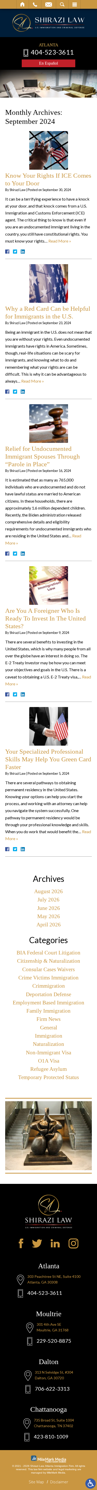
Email (48, 4)
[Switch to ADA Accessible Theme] (90, 1483)
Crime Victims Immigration (48, 978)
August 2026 (48, 891)
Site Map (36, 1481)
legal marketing (67, 1469)
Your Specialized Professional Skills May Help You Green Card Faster (48, 759)
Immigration (48, 1036)
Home (23, 4)
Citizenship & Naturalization (48, 961)
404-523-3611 (52, 52)
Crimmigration (48, 986)
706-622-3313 (52, 1388)
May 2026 (48, 916)
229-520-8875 (54, 1341)
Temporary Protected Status (48, 1077)
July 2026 (48, 900)
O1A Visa (48, 1061)
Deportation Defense (48, 994)
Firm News (48, 1019)
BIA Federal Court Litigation (48, 953)
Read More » (59, 240)
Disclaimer (59, 1481)
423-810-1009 (51, 1436)
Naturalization (48, 1044)
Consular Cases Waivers (48, 969)
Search (62, 4)
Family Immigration (48, 1011)
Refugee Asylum (48, 1069)
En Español (48, 63)
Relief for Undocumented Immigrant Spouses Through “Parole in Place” (42, 456)
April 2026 (48, 924)
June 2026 (48, 908)
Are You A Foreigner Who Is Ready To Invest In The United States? (45, 618)
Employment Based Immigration (48, 1003)
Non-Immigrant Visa (48, 1052)
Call (35, 4)
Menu (74, 4)
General (48, 1027)
